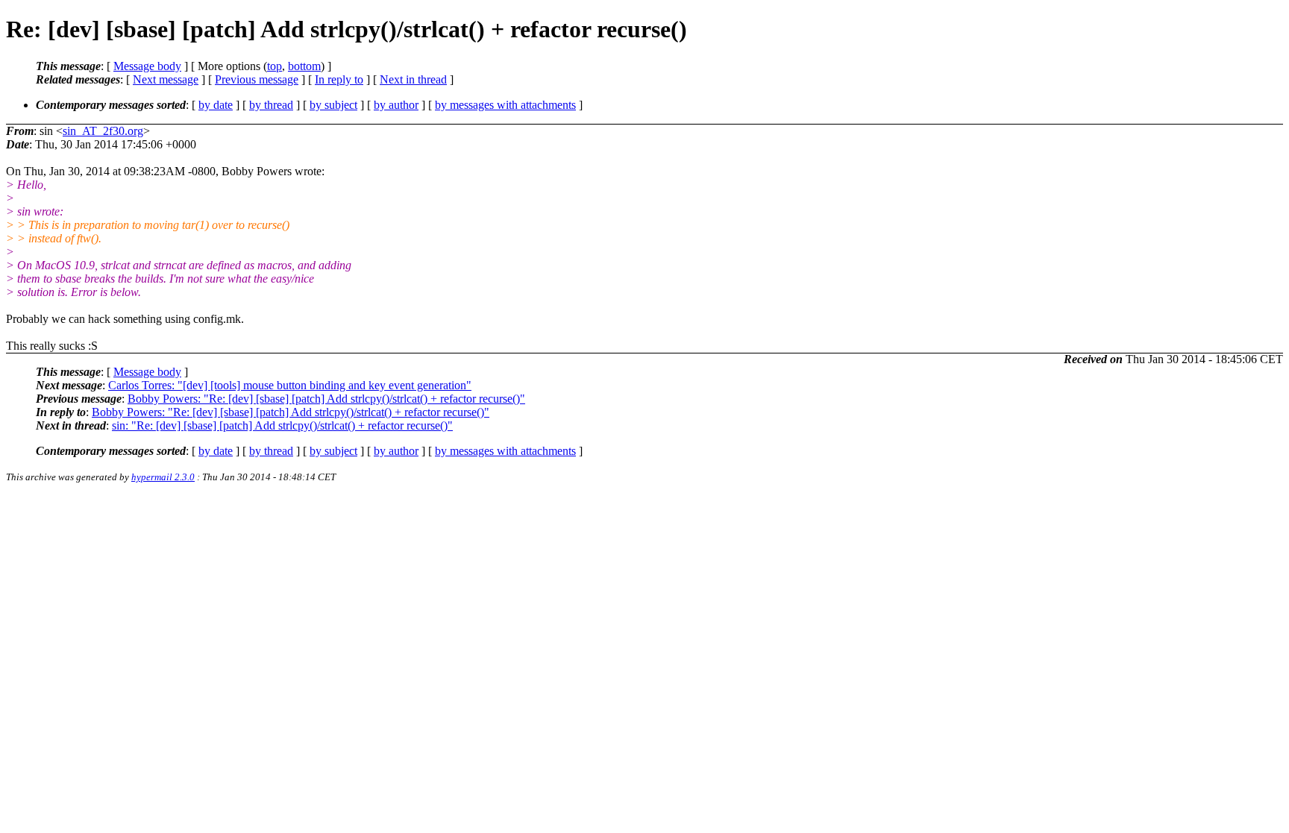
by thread (271, 104)
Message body (147, 66)
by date (215, 104)
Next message (165, 79)
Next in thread (413, 79)
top (274, 66)
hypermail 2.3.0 (163, 476)
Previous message (256, 79)
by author (396, 104)
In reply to (339, 79)
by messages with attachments (505, 104)
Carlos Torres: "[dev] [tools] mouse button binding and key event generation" (289, 385)
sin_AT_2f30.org (103, 131)
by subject (333, 104)
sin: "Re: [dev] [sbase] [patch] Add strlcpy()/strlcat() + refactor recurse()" (282, 425)
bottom (304, 66)
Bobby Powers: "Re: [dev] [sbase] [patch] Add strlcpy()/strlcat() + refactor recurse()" (326, 398)
